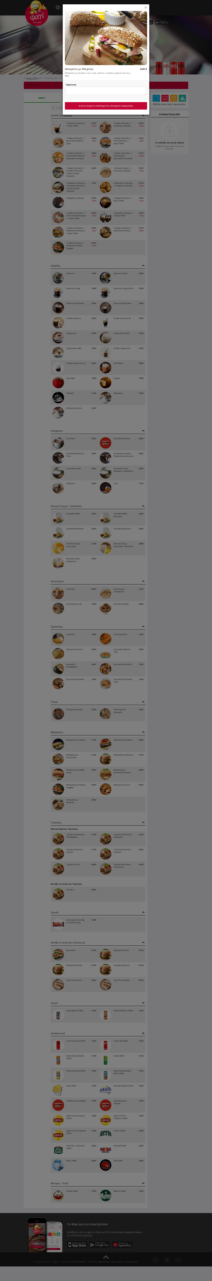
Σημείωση (71, 84)
